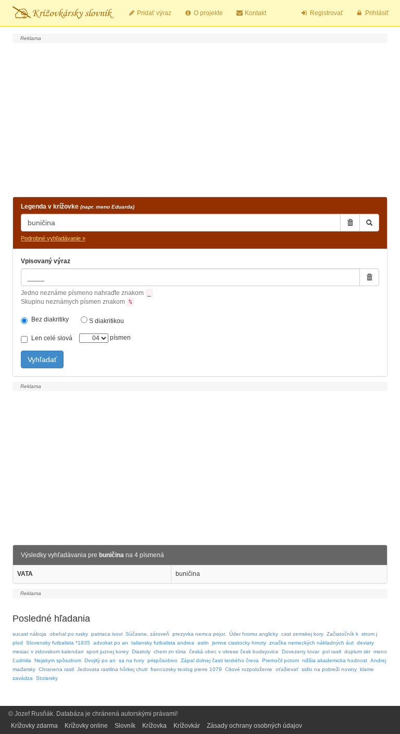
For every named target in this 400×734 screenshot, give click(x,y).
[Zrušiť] (350, 222)
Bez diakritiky (50, 319)
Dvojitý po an (100, 660)
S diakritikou (106, 321)
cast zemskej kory (302, 634)
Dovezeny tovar (300, 651)
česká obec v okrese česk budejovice (234, 651)
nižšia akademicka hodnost (334, 660)
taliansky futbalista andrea (162, 643)
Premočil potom (280, 660)
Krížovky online (86, 725)
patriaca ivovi (106, 634)
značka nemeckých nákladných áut (311, 643)
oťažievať (287, 669)
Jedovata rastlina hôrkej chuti (112, 669)
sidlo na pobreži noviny (329, 669)
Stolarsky (47, 678)
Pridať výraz (153, 13)
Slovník (125, 725)
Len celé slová (51, 338)
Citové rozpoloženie (248, 669)
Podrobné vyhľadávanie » (53, 238)
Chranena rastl (56, 669)
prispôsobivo (162, 660)
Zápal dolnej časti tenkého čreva (220, 660)
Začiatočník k (342, 634)
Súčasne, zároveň (147, 634)
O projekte (207, 13)
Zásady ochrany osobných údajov (254, 725)
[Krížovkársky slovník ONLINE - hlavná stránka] (63, 13)
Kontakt (254, 13)
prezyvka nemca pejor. (199, 634)
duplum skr (357, 651)
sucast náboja (29, 634)
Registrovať (325, 13)
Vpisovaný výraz (45, 261)
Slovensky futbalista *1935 (58, 643)
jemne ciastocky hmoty (239, 643)
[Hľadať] (369, 222)
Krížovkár (186, 725)
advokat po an (110, 643)
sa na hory (131, 660)
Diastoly (141, 651)
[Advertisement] (200, 118)
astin (203, 643)
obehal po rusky (68, 634)
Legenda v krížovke (77, 206)
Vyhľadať (42, 359)
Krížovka (154, 725)
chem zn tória (170, 651)
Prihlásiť (376, 13)
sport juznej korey (107, 651)
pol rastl (331, 651)
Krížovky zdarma (34, 725)
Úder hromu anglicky (253, 634)
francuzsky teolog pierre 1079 (186, 669)
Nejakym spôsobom (57, 660)
